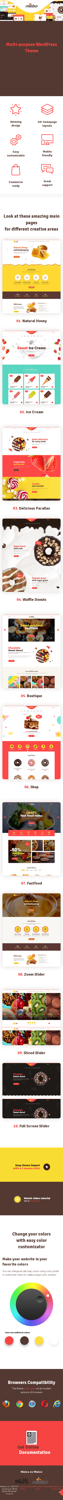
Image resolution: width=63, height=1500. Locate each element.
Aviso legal (60, 1487)
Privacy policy (38, 1487)
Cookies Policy (22, 1487)
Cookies (30, 1486)
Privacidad (46, 1486)
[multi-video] (31, 1199)
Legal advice (54, 1487)
